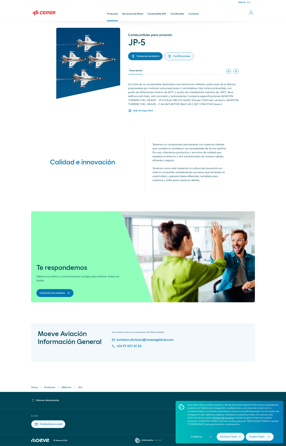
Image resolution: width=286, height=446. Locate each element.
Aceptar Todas (256, 436)
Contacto (193, 14)
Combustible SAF (156, 14)
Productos (112, 14)
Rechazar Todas (228, 436)
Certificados (177, 14)
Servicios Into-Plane (132, 14)
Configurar (196, 436)
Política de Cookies (223, 418)
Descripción (135, 70)
